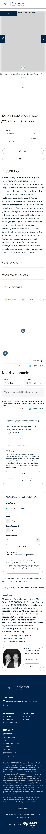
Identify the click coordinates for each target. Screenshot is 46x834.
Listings (13, 636)
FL (20, 636)
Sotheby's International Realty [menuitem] (9, 737)
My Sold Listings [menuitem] (10, 723)
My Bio (32, 666)
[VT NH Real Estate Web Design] (30, 825)
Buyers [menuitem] (26, 720)
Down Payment (12, 526)
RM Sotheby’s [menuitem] (8, 756)
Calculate (23, 546)
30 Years (11, 509)
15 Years (22, 509)
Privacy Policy (11, 467)
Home (5, 636)
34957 (22, 638)
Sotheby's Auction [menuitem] (11, 743)
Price (8, 516)
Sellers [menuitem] (26, 723)
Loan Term (10, 503)
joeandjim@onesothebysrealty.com (21, 701)
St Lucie (27, 636)
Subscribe (23, 473)
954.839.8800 (32, 653)
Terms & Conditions (25, 814)
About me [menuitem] (27, 716)
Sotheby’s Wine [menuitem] (9, 753)
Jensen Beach (10, 638)
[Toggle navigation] (41, 4)
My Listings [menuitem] (8, 720)
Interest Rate (11, 535)
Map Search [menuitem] (8, 716)
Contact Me (32, 660)
